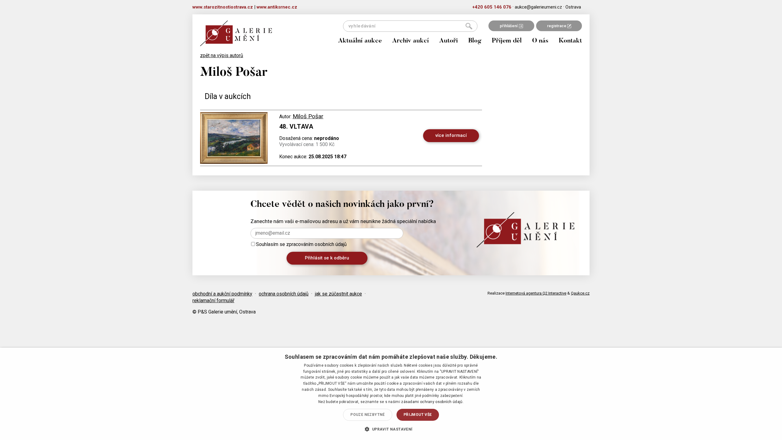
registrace (557, 26)
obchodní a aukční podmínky (222, 294)
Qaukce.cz (580, 293)
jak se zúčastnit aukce (338, 294)
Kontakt (570, 41)
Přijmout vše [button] (418, 415)
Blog (474, 41)
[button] (390, 429)
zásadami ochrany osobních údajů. (432, 402)
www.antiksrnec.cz (277, 7)
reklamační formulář (213, 300)
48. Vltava (296, 126)
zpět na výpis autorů (221, 55)
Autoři (448, 41)
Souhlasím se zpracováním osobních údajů (301, 244)
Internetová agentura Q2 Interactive (536, 293)
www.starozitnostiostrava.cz (222, 7)
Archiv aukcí (410, 41)
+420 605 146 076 (491, 7)
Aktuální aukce (360, 41)
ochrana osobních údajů (284, 294)
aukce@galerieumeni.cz (538, 7)
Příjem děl (507, 41)
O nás (540, 41)
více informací (451, 135)
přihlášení (509, 26)
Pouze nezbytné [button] (367, 415)
